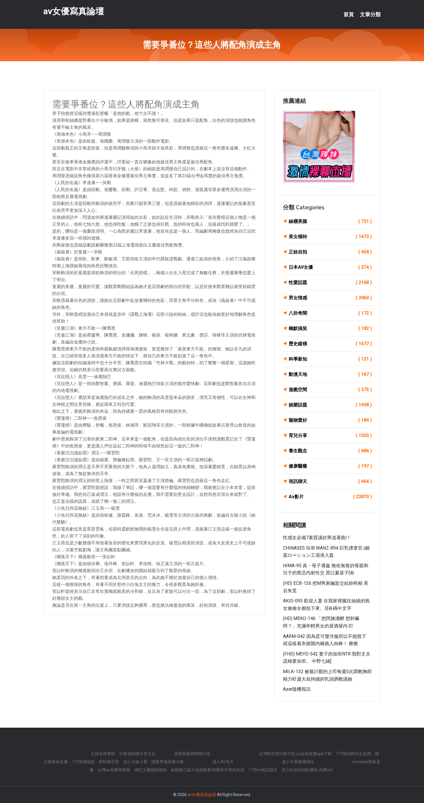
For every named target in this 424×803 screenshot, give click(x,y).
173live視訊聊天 (262, 769)
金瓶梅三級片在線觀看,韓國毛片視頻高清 (207, 769)
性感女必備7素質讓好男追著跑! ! (316, 537)
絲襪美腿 (330, 221)
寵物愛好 (330, 420)
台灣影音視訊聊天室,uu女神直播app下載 (295, 753)
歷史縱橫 (330, 343)
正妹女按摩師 (103, 753)
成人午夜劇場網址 (298, 761)
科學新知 (330, 359)
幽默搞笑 (330, 328)
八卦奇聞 (330, 313)
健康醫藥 (330, 466)
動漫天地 (330, 374)
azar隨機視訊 (297, 689)
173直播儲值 (83, 761)
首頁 (349, 14)
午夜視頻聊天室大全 (137, 753)
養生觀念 (330, 450)
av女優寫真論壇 (73, 11)
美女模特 (330, 236)
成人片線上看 (135, 761)
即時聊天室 (109, 761)
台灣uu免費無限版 (113, 769)
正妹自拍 (330, 252)
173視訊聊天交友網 (353, 753)
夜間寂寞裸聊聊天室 (192, 753)
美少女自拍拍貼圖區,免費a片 (307, 769)
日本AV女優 (330, 267)
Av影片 (330, 496)
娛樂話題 (330, 405)
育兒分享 (330, 435)
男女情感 (330, 297)
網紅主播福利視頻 (150, 769)
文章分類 (370, 14)
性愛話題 (330, 282)
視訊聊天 (330, 481)
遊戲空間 (330, 389)
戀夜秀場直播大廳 (167, 761)
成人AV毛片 (223, 761)
